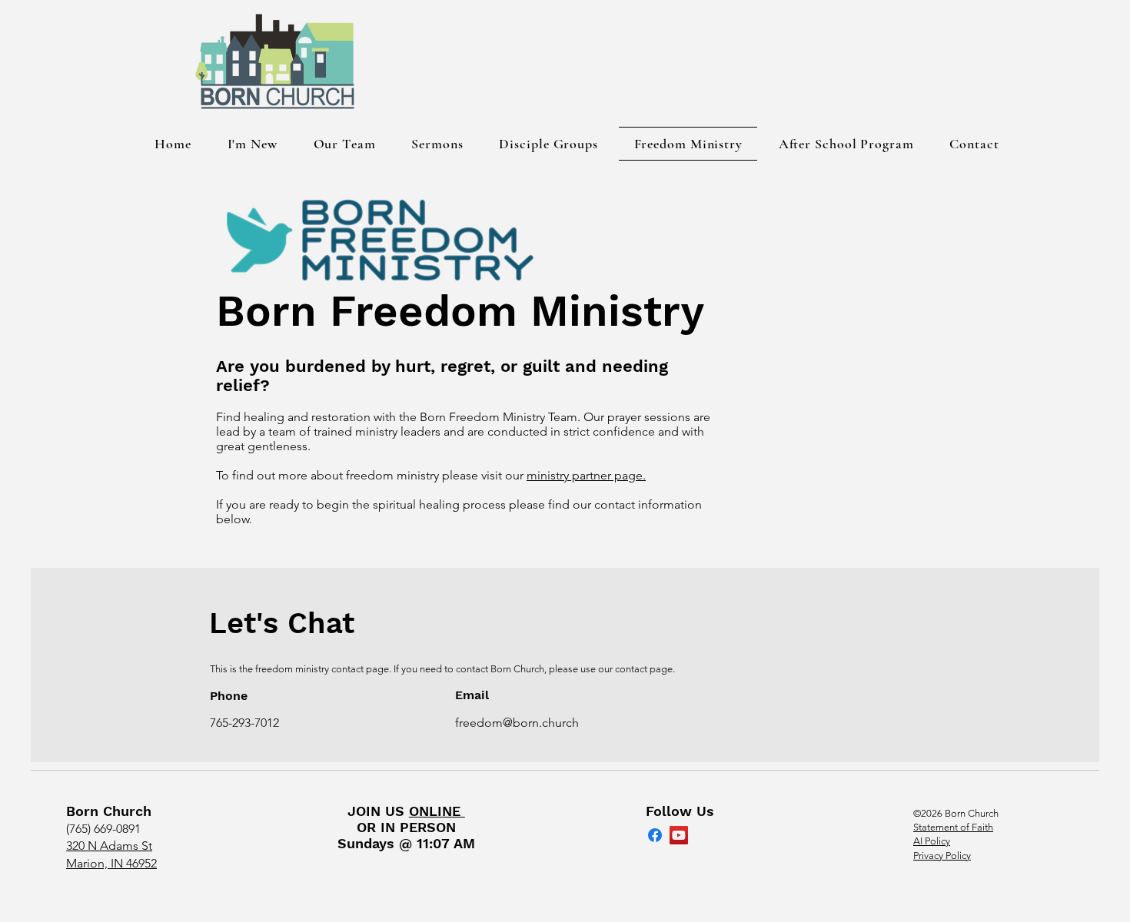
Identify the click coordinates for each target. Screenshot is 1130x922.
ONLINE (437, 811)
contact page (644, 669)
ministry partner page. (586, 475)
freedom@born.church (517, 722)
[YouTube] (679, 835)
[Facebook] (655, 835)
